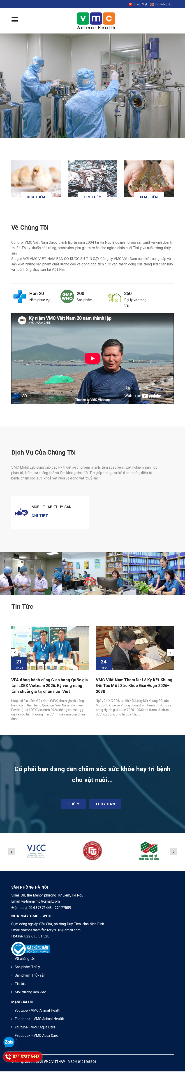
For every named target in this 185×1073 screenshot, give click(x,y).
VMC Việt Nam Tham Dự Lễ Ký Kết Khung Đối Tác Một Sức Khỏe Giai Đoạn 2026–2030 (134, 685)
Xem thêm (36, 197)
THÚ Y (73, 804)
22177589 (63, 908)
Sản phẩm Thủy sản (30, 975)
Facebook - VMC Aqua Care (36, 1035)
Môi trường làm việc (30, 992)
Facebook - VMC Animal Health (39, 1019)
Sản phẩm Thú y (27, 967)
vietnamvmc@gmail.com (40, 901)
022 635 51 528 (36, 936)
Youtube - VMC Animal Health (38, 1010)
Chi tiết (40, 516)
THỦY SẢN (105, 804)
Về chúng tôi (25, 958)
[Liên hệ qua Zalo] (9, 1042)
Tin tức (22, 606)
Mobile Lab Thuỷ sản (52, 507)
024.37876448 (40, 908)
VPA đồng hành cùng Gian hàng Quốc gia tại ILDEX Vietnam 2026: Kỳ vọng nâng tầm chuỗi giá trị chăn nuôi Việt (49, 685)
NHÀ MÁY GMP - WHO (31, 916)
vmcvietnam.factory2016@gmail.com (51, 930)
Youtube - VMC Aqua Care (35, 1027)
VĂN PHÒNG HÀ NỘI (29, 887)
